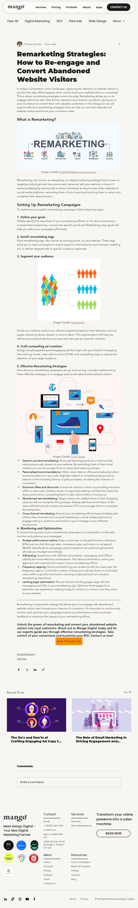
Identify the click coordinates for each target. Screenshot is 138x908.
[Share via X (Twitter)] (26, 669)
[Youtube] (27, 899)
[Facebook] (34, 899)
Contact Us (50, 830)
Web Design (98, 21)
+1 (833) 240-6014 (53, 825)
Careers (75, 875)
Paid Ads (75, 21)
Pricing (47, 870)
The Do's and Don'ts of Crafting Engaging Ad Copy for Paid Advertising (36, 739)
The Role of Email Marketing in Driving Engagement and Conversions (101, 739)
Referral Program (80, 866)
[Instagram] (20, 899)
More (117, 21)
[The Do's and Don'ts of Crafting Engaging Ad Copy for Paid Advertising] (36, 715)
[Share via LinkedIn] (35, 669)
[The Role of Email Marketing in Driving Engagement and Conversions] (101, 715)
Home (47, 862)
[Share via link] (43, 669)
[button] (86, 7)
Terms (72, 899)
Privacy (84, 899)
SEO (59, 21)
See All (127, 692)
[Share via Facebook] (18, 669)
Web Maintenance (81, 825)
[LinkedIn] (5, 899)
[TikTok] (13, 899)
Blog (73, 879)
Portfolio (48, 875)
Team (47, 879)
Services (48, 866)
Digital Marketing (37, 21)
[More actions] (119, 44)
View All (12, 21)
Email (46, 821)
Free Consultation (81, 862)
